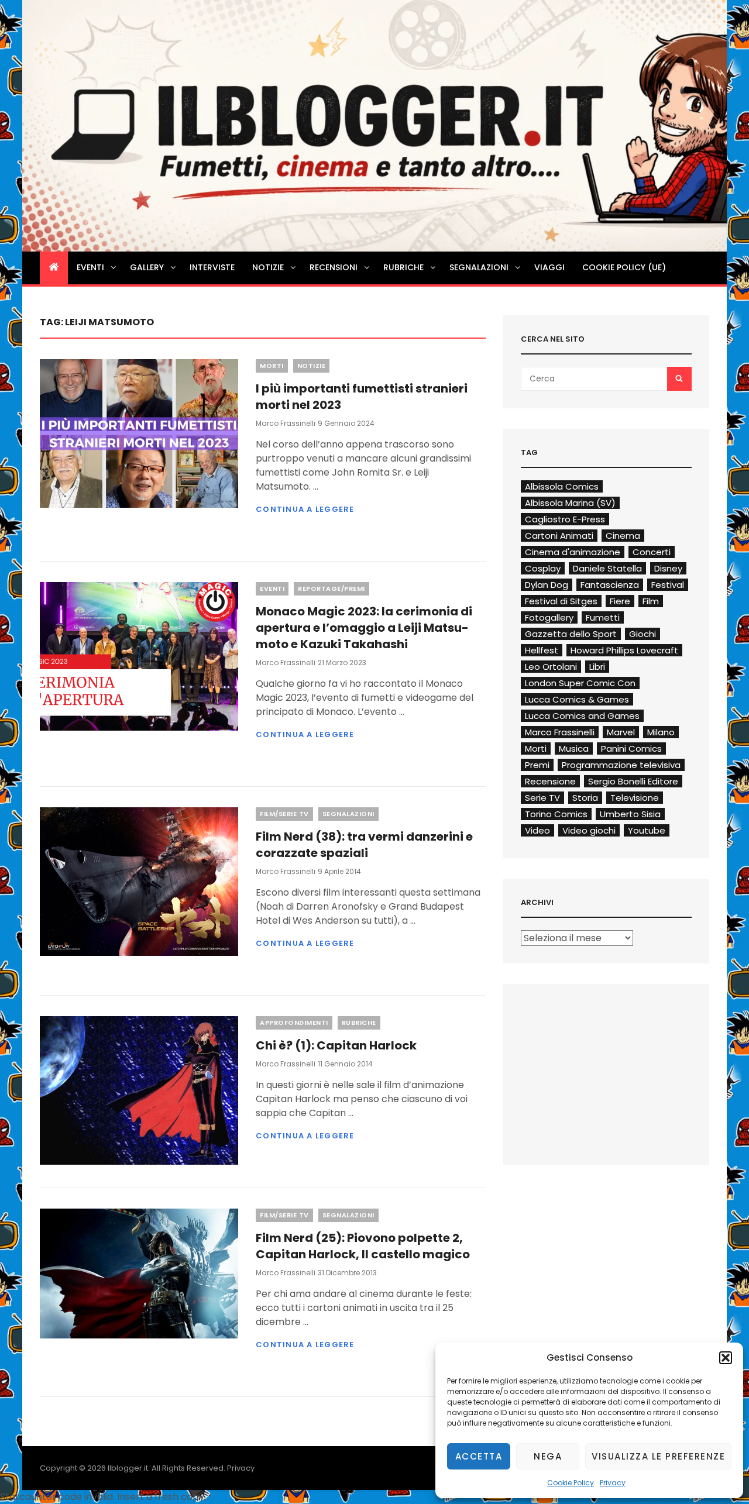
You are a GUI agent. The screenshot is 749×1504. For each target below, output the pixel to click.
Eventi (90, 267)
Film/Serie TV (284, 813)
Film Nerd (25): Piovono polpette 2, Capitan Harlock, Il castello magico (363, 1246)
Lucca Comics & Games (577, 699)
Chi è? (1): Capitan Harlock (336, 1045)
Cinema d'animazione (572, 552)
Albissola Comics (562, 486)
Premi (537, 765)
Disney (668, 568)
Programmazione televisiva (621, 765)
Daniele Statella (607, 568)
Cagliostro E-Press (565, 519)
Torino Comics (556, 814)
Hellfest (541, 650)
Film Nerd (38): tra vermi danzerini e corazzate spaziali (364, 844)
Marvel (621, 732)
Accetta (479, 1456)
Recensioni (334, 267)
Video (537, 830)
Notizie (268, 267)
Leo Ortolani (551, 666)
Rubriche (403, 267)
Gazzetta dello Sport (571, 634)
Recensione (550, 781)
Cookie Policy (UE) (624, 267)
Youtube (646, 830)
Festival (667, 585)
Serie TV (542, 797)
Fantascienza (609, 585)
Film (651, 601)
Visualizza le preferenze (658, 1456)
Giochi (642, 634)
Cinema (623, 535)
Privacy (613, 1483)
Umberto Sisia (630, 814)
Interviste (212, 267)
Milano (661, 732)
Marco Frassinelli (285, 423)
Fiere (620, 601)
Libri (597, 666)
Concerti (652, 552)
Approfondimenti (294, 1022)
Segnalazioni (479, 267)
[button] (725, 1358)
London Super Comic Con (580, 683)
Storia (585, 797)
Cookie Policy (570, 1483)
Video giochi (589, 830)
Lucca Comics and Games (582, 716)
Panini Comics (631, 748)
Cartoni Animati (559, 535)
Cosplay (543, 568)
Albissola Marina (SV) (570, 503)
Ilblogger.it (128, 1468)
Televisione (634, 797)
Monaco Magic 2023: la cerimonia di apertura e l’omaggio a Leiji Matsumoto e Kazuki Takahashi (364, 627)
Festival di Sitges (561, 601)
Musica (574, 748)
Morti (272, 365)
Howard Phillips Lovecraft (624, 650)
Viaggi (549, 267)
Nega (548, 1456)
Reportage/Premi (331, 588)
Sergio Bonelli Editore (633, 781)
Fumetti (603, 617)
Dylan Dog (546, 585)
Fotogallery (549, 617)
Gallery (147, 267)
